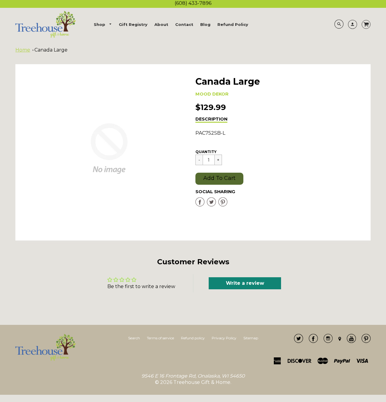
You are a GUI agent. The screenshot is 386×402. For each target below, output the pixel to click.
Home (22, 50)
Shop (100, 24)
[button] (219, 179)
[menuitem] (103, 24)
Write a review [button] (245, 283)
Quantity (206, 151)
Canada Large (51, 50)
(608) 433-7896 (193, 3)
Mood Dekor (212, 94)
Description (211, 119)
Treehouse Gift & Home (201, 382)
